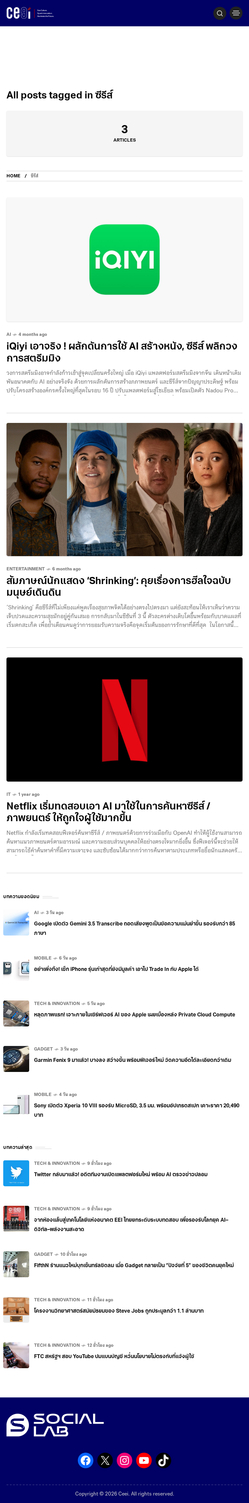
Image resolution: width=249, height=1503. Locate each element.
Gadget (43, 1049)
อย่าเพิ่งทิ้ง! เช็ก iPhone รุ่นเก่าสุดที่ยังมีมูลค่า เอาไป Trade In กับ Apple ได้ (116, 969)
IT (8, 794)
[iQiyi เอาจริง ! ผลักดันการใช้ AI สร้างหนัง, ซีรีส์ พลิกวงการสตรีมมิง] (124, 259)
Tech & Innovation (57, 1003)
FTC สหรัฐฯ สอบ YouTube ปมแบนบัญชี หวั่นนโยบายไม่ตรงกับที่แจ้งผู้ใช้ (114, 1356)
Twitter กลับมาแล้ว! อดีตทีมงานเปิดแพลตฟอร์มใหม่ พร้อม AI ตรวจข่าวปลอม (121, 1175)
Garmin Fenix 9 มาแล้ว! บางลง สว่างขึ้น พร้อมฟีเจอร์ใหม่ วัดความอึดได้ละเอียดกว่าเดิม (132, 1060)
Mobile (43, 958)
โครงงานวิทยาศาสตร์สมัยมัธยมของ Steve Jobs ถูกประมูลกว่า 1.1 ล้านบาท (119, 1311)
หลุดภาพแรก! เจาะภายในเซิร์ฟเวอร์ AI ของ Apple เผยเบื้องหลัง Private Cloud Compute (134, 1015)
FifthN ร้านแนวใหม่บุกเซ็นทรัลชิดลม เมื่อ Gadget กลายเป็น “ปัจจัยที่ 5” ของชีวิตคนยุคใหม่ (134, 1265)
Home (13, 176)
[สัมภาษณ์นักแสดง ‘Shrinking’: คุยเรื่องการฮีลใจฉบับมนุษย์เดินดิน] (124, 489)
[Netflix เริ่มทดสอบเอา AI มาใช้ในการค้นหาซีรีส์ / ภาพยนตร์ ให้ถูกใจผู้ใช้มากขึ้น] (124, 719)
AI (8, 334)
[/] (236, 12)
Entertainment (25, 569)
